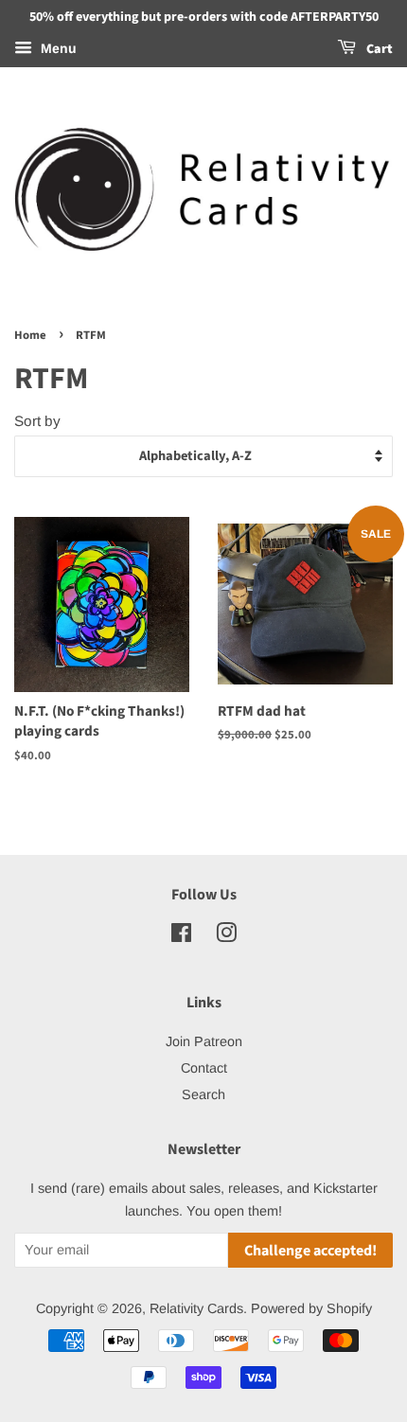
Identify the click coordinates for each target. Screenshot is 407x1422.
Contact (204, 1067)
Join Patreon (204, 1041)
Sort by (37, 421)
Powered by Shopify (311, 1308)
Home (30, 335)
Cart (378, 49)
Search (203, 1094)
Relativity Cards (196, 1308)
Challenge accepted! (310, 1250)
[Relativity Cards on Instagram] (226, 936)
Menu (57, 48)
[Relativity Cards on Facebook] (181, 936)
